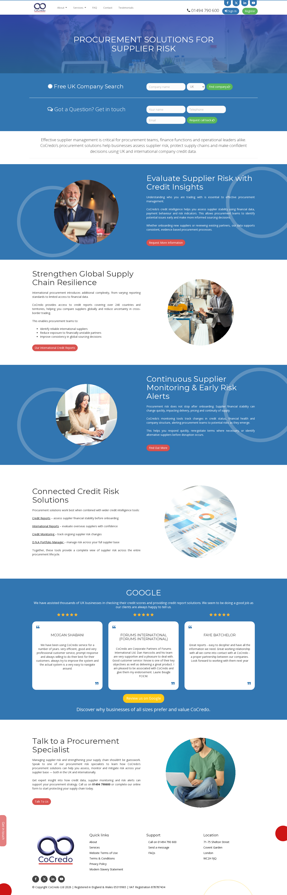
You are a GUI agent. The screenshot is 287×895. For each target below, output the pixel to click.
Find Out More (158, 448)
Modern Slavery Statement (106, 869)
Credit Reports (41, 518)
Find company (218, 87)
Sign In (232, 11)
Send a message (158, 847)
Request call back (200, 120)
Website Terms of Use (103, 853)
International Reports (45, 526)
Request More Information (166, 242)
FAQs (151, 853)
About (61, 7)
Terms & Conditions (102, 858)
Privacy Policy (98, 864)
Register (250, 11)
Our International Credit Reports (55, 348)
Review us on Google (143, 698)
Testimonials (126, 7)
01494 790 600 (205, 10)
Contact (107, 7)
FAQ (94, 7)
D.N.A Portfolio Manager (48, 542)
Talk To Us (41, 801)
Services (78, 7)
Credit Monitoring (43, 534)
